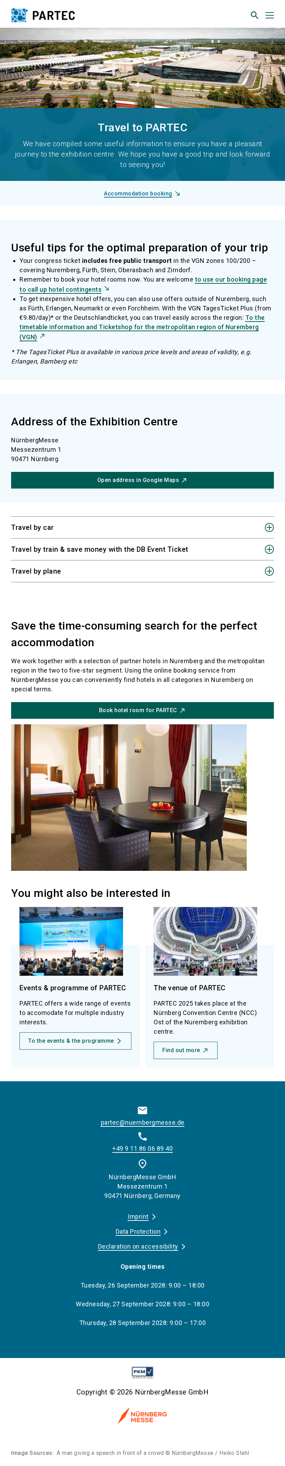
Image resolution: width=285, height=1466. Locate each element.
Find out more (181, 1050)
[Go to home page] (74, 18)
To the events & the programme (71, 1041)
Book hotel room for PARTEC (138, 710)
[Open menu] (270, 15)
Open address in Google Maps (138, 480)
